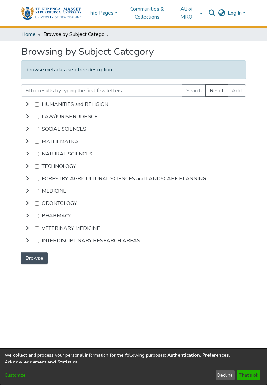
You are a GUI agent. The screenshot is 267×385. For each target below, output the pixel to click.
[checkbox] (37, 104)
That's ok (248, 375)
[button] (51, 13)
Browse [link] (34, 258)
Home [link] (28, 34)
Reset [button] (217, 90)
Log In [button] (235, 13)
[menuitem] (189, 13)
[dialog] (133, 366)
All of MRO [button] (186, 13)
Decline (225, 375)
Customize (15, 375)
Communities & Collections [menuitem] (147, 13)
